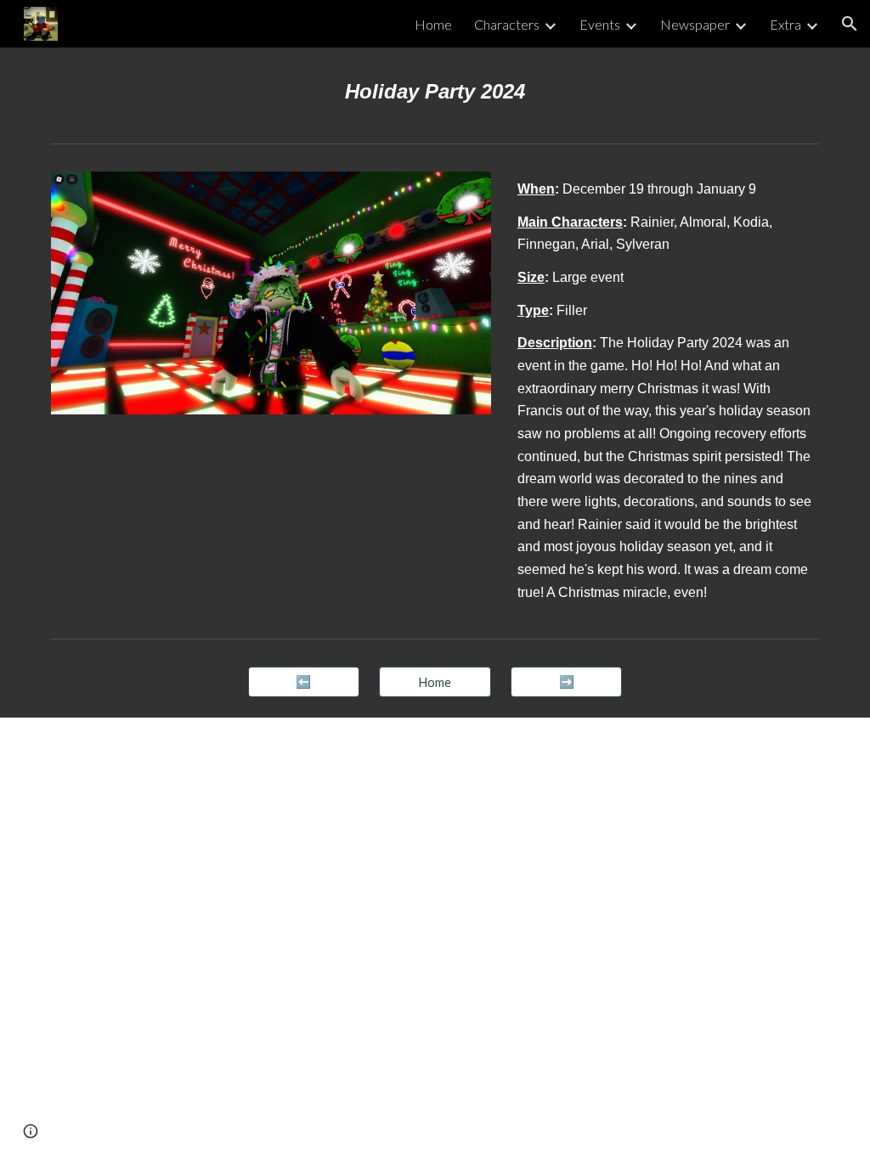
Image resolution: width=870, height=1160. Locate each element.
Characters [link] (507, 24)
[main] (435, 91)
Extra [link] (785, 24)
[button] (849, 23)
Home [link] (433, 24)
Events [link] (599, 24)
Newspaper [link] (695, 24)
